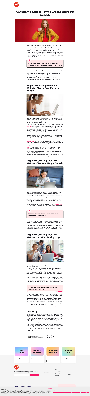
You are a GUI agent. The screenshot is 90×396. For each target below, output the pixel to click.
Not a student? (50, 3)
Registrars (60, 3)
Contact (69, 374)
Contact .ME (73, 3)
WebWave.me (30, 134)
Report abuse (57, 373)
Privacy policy (50, 388)
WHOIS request (58, 371)
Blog (56, 3)
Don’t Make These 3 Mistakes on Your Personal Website (45, 306)
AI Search (57, 375)
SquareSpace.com (31, 141)
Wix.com (28, 147)
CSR (68, 370)
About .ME (66, 3)
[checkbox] (54, 390)
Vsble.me (29, 126)
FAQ (68, 372)
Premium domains (45, 372)
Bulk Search (57, 377)
